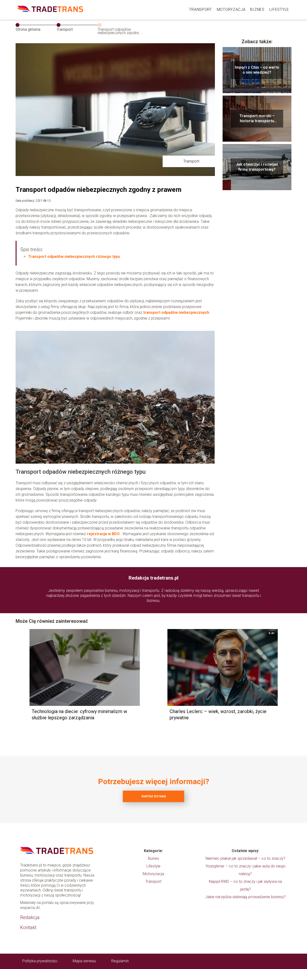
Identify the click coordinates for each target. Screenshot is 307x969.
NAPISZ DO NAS (154, 796)
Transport (200, 9)
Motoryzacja (231, 9)
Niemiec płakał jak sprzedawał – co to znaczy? (245, 858)
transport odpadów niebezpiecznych (176, 312)
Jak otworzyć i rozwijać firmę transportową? (257, 167)
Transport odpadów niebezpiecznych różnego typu (74, 256)
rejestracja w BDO (103, 534)
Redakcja (30, 917)
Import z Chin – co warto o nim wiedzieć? (257, 70)
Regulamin (120, 961)
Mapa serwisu (84, 961)
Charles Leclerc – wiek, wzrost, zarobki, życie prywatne (218, 715)
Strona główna (28, 29)
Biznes (257, 9)
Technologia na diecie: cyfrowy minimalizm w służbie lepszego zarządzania (79, 715)
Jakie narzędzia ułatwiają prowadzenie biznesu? (245, 897)
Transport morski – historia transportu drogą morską (257, 119)
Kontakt (28, 927)
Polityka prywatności (39, 961)
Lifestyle (279, 9)
